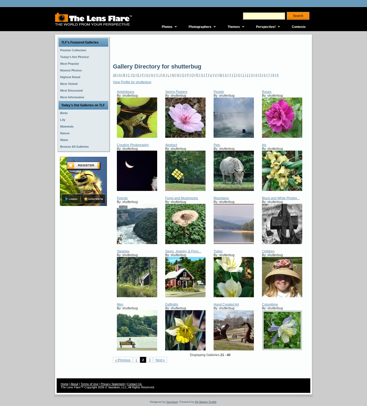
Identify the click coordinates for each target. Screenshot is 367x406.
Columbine (270, 304)
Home (65, 384)
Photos (167, 27)
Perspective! (266, 27)
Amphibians (125, 92)
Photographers (200, 27)
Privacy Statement (113, 384)
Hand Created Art (226, 304)
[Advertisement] (210, 48)
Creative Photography (133, 145)
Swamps (123, 251)
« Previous (123, 360)
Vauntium (172, 401)
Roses (266, 92)
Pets (217, 145)
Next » (160, 360)
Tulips (218, 251)
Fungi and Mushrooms (181, 198)
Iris (264, 145)
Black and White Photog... (280, 198)
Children (268, 251)
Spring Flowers (176, 92)
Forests (122, 198)
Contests (299, 27)
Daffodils (171, 304)
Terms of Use (89, 384)
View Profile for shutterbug (132, 82)
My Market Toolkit (205, 401)
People (219, 92)
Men (120, 304)
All (115, 75)
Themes (234, 27)
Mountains (221, 198)
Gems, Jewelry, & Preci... (183, 251)
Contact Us (134, 384)
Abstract (171, 145)
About (74, 384)
